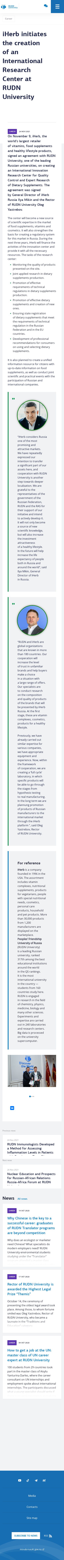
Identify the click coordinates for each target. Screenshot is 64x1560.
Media (32, 1495)
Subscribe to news (25, 1535)
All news (22, 1199)
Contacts (32, 1506)
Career (8, 18)
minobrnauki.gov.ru (31, 1549)
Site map (32, 1518)
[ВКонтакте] (12, 1108)
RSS (46, 1535)
